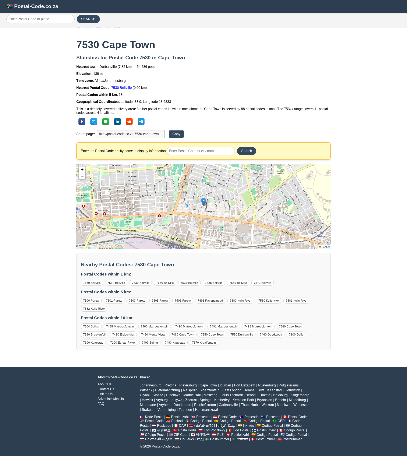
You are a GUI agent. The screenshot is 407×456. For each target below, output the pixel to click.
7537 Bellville (189, 282)
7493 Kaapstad (175, 342)
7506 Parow (183, 300)
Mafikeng (210, 395)
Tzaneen (185, 409)
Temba (249, 390)
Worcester (301, 405)
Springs (205, 400)
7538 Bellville (214, 282)
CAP (182, 425)
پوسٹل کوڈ (228, 425)
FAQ (101, 404)
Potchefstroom (205, 405)
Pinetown (173, 395)
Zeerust (191, 400)
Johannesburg (151, 385)
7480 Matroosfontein (155, 326)
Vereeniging (167, 409)
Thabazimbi (250, 405)
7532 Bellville (116, 282)
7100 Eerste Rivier (122, 342)
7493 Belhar (150, 342)
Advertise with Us (111, 399)
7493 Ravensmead (210, 300)
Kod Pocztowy (214, 430)
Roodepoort (182, 405)
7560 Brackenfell (94, 334)
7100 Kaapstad (93, 342)
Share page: (85, 134)
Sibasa (158, 395)
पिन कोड (248, 425)
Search (246, 151)
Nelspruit (190, 390)
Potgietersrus (289, 385)
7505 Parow (160, 300)
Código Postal (201, 421)
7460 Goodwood (271, 334)
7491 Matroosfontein (224, 326)
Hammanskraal (206, 409)
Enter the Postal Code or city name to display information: (124, 151)
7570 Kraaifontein (204, 342)
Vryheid (164, 405)
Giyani (145, 395)
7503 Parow (137, 300)
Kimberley (222, 400)
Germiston (292, 390)
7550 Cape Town (212, 334)
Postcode (203, 417)
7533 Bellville (140, 282)
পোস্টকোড (242, 439)
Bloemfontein (209, 390)
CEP (281, 421)
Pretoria (170, 385)
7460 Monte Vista (153, 334)
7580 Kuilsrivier (268, 300)
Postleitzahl (180, 417)
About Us (105, 384)
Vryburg (162, 400)
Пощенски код (191, 439)
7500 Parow (91, 300)
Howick (147, 400)
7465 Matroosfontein (120, 326)
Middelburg (297, 400)
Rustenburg (267, 385)
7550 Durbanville (241, 334)
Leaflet (325, 247)
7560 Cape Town (290, 326)
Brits (261, 390)
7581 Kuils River (297, 300)
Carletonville (228, 405)
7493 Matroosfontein (258, 326)
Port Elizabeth (244, 385)
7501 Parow (114, 300)
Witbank (146, 390)
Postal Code (227, 417)
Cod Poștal (241, 430)
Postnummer (219, 439)
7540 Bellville (262, 282)
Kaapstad (274, 390)
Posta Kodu (187, 430)
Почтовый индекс (159, 439)
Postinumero (266, 430)
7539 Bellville (238, 282)
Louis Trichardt (231, 395)
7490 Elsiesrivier (123, 334)
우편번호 (164, 430)
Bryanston (264, 400)
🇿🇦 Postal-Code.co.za (32, 6)
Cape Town (208, 385)
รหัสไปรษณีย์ (203, 425)
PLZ (220, 434)
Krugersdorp (300, 395)
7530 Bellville (121, 88)
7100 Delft (296, 334)
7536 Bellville (165, 282)
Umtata (264, 395)
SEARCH (88, 19)
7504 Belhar (91, 326)
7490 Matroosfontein (189, 326)
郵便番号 (203, 434)
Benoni (251, 395)
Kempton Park (243, 400)
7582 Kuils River (94, 308)
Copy (176, 134)
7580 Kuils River (241, 300)
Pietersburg (188, 385)
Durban (225, 385)
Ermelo (280, 400)
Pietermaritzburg (167, 390)
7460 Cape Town (182, 334)
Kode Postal (154, 417)
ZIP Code (181, 434)
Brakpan (148, 409)
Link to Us (105, 394)
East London (231, 390)
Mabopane (148, 405)
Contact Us (106, 389)
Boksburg (280, 395)
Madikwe (283, 405)
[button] (203, 202)
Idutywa (176, 400)
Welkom (268, 405)
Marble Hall (192, 395)
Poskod (177, 421)
